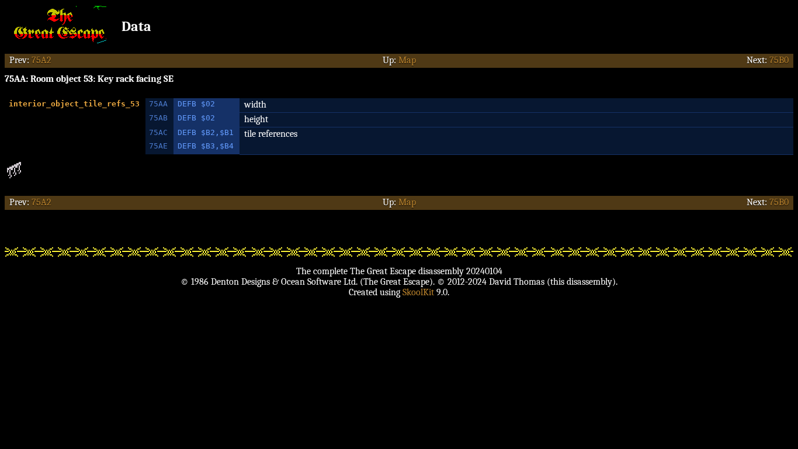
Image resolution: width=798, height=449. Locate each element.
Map (407, 60)
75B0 (779, 60)
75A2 (41, 60)
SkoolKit (418, 292)
